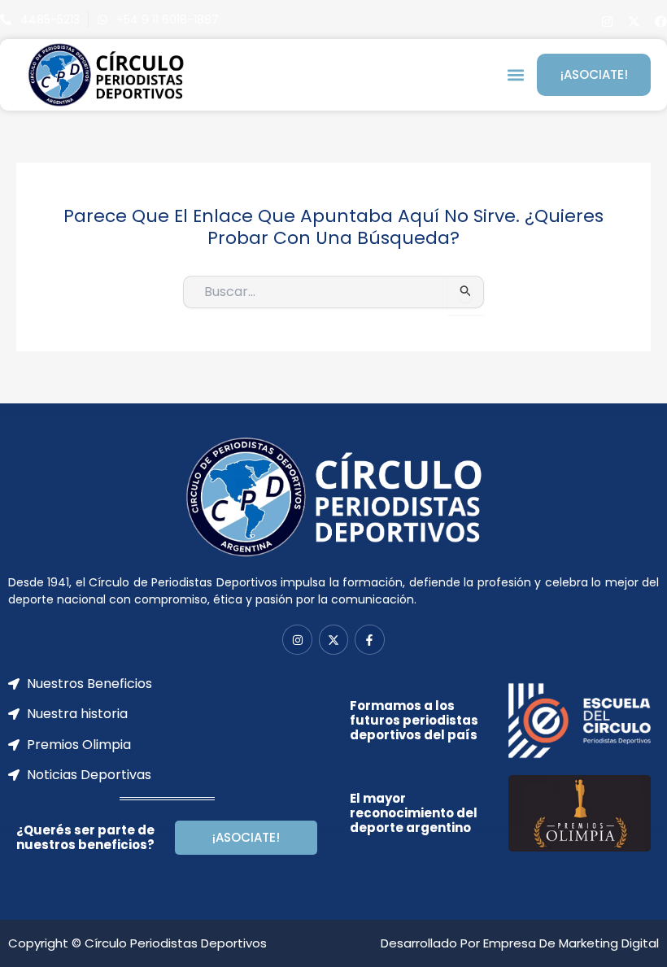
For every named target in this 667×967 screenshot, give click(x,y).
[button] (515, 75)
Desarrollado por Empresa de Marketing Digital (520, 943)
